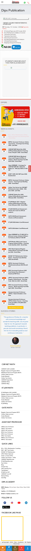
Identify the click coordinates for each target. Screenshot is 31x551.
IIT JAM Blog (4, 403)
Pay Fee (21, 549)
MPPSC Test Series (6, 439)
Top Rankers (4, 470)
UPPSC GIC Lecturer (7, 430)
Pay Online (4, 463)
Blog (2, 465)
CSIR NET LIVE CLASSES (8, 369)
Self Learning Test (6, 468)
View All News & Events (15, 307)
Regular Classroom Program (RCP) (10, 370)
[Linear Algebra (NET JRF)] (15, 68)
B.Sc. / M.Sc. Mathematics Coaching (10, 448)
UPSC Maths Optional (7, 454)
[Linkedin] (26, 502)
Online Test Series (6, 378)
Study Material (5, 376)
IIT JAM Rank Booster (7, 461)
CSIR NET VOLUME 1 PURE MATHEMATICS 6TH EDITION (15, 23)
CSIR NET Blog (5, 383)
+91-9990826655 (10, 491)
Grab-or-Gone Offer (7, 455)
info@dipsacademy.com (11, 493)
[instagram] (12, 502)
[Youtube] (19, 502)
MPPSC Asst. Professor (7, 437)
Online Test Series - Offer (8, 457)
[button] (29, 168)
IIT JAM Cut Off (5, 472)
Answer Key (4, 466)
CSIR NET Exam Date (7, 380)
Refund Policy (5, 476)
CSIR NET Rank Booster (7, 459)
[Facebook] (5, 502)
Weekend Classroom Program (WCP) (11, 372)
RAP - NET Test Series (7, 450)
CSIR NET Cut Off (6, 474)
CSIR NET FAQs (5, 381)
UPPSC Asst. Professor (7, 426)
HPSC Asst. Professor (7, 434)
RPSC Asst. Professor (7, 432)
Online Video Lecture (7, 374)
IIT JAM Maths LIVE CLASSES (9, 392)
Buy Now (17, 47)
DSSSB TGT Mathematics (8, 452)
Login (28, 549)
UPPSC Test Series (6, 428)
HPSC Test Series (6, 436)
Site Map (3, 477)
